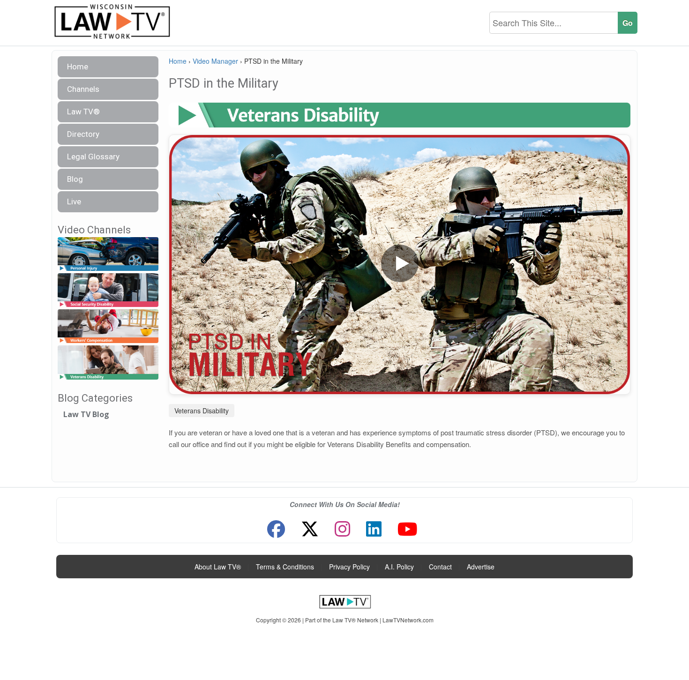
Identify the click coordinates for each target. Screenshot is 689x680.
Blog (75, 179)
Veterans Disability (201, 410)
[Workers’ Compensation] (108, 326)
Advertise (480, 566)
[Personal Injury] (108, 254)
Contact (440, 566)
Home (77, 66)
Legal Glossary (93, 156)
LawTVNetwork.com (408, 620)
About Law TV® (218, 566)
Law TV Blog (86, 414)
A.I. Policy (399, 566)
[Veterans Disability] (108, 363)
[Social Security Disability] (108, 290)
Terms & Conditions (285, 566)
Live (74, 201)
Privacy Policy (349, 566)
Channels (83, 89)
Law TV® (83, 111)
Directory (83, 134)
